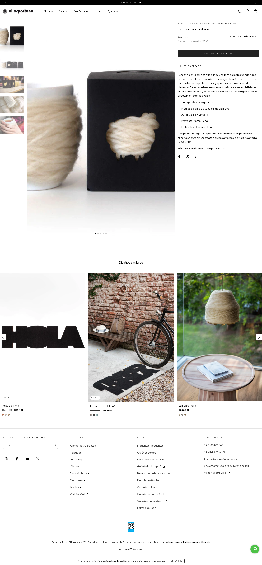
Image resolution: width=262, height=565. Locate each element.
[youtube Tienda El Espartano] (27, 458)
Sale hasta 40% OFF (131, 3)
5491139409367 (213, 445)
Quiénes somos (146, 452)
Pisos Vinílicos (78, 473)
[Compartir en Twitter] (188, 156)
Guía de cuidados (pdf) (151, 494)
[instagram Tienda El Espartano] (6, 458)
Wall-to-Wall (77, 494)
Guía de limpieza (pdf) (150, 500)
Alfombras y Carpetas (83, 445)
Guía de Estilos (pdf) (149, 466)
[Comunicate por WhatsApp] (254, 549)
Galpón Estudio (207, 23)
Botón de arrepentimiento (196, 542)
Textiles (74, 487)
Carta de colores (147, 487)
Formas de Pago (146, 507)
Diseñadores (80, 11)
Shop (47, 11)
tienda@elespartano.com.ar (221, 458)
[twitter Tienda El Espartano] (37, 458)
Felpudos (76, 452)
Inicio (180, 23)
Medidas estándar (148, 480)
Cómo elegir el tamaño (150, 459)
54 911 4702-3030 (215, 452)
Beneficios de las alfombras (153, 473)
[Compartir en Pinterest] (196, 156)
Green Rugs (77, 459)
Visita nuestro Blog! (215, 472)
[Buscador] (240, 11)
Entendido (176, 561)
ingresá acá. (174, 542)
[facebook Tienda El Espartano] (17, 458)
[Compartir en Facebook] (179, 156)
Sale (61, 11)
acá (225, 148)
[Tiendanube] (131, 549)
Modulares (76, 480)
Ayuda (111, 11)
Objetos (75, 466)
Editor (98, 11)
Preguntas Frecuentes (150, 445)
